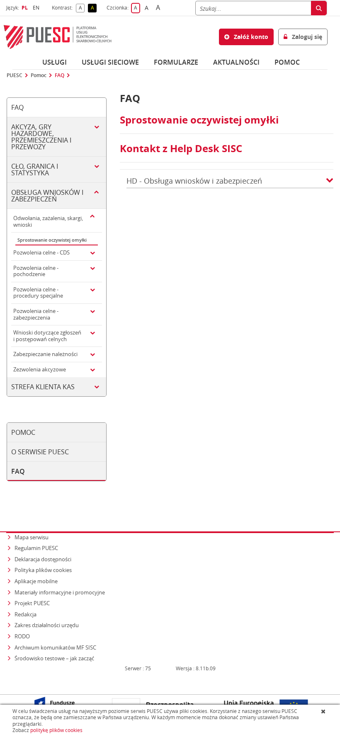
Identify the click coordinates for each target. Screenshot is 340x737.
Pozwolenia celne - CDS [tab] (41, 252)
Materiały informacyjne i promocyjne (60, 592)
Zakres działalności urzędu (47, 625)
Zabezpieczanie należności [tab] (45, 354)
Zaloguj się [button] (306, 37)
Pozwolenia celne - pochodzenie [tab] (35, 271)
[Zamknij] (324, 711)
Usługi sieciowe (110, 62)
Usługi (54, 62)
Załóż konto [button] (250, 37)
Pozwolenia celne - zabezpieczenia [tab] (35, 314)
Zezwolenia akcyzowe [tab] (39, 369)
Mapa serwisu (32, 537)
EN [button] (37, 8)
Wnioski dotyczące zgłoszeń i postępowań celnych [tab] (47, 336)
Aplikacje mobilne (36, 581)
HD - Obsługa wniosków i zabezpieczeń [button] (194, 181)
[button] (329, 181)
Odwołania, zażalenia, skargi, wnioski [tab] (48, 221)
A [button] (82, 8)
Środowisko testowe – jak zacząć (55, 658)
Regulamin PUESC (36, 548)
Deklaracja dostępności (43, 559)
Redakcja (25, 614)
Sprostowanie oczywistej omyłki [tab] (52, 240)
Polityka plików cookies (43, 570)
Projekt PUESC (32, 603)
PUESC (14, 75)
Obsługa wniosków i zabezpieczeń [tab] (47, 196)
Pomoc (38, 75)
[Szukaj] (319, 8)
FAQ (59, 75)
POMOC (287, 62)
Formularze (176, 62)
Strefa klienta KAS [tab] (43, 386)
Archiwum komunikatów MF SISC (55, 647)
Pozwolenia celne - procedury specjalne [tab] (38, 293)
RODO (22, 636)
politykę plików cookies (56, 730)
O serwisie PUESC (40, 451)
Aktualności (236, 62)
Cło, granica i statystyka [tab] (34, 169)
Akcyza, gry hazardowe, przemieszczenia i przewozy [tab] (41, 136)
